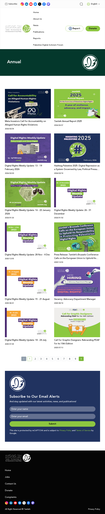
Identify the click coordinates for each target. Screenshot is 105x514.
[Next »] (81, 359)
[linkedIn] (26, 4)
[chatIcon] (48, 4)
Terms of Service (83, 430)
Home (36, 12)
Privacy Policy (65, 430)
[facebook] (44, 4)
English (94, 3)
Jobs (7, 477)
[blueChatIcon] (35, 4)
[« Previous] (23, 359)
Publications (38, 32)
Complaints (10, 497)
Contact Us (10, 483)
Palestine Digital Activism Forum (48, 45)
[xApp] (39, 4)
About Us (37, 19)
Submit (52, 424)
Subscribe (12, 3)
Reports (37, 38)
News (35, 25)
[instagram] (22, 4)
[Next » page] (81, 359)
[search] (81, 4)
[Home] (18, 28)
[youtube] (31, 4)
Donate (8, 490)
